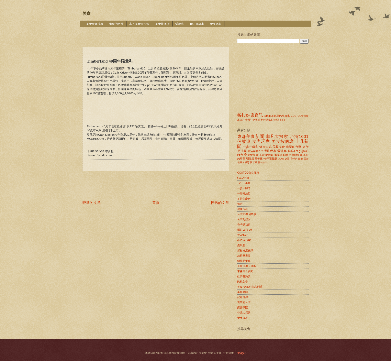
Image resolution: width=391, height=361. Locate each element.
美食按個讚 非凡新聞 (249, 286)
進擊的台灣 (116, 24)
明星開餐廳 (295, 154)
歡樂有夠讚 (281, 154)
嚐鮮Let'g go (296, 151)
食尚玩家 (215, 24)
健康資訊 (265, 147)
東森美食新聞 (250, 136)
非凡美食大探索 (139, 24)
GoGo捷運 (284, 158)
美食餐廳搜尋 (94, 24)
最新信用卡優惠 (246, 265)
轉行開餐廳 (270, 158)
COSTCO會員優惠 (248, 172)
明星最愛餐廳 (254, 158)
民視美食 (279, 147)
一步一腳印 (250, 147)
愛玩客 (179, 24)
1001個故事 (197, 24)
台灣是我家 (268, 151)
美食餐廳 (252, 154)
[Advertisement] (156, 33)
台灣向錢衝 (296, 158)
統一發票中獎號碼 (250, 120)
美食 (86, 13)
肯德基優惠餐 (279, 120)
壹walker (254, 151)
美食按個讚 (162, 24)
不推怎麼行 (243, 198)
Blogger (240, 352)
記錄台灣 (242, 297)
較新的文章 (91, 203)
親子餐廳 (255, 162)
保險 (240, 203)
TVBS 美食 (243, 183)
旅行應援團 (243, 255)
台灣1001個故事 (246, 214)
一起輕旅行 (265, 162)
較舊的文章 (220, 203)
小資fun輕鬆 (266, 154)
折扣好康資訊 (250, 115)
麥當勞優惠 (266, 120)
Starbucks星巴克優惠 (277, 115)
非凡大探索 (277, 136)
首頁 (155, 203)
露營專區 (242, 307)
